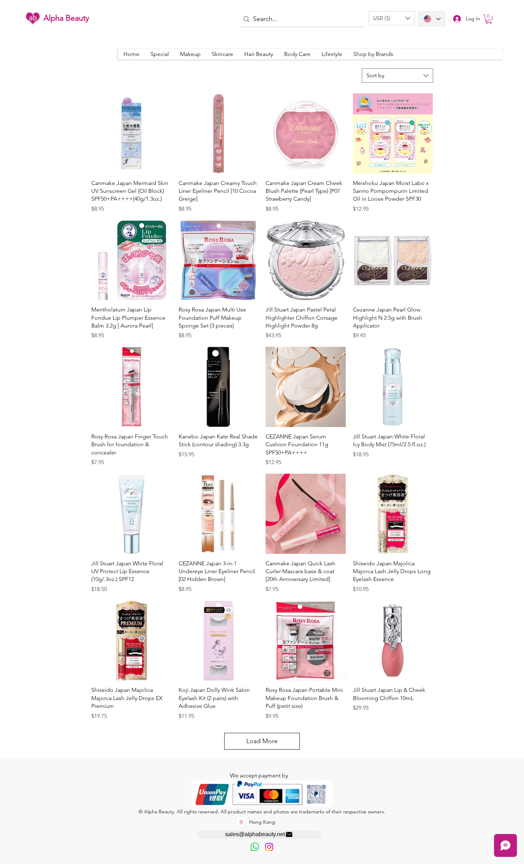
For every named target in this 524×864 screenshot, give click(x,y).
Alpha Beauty (66, 18)
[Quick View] (131, 133)
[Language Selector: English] (431, 19)
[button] (392, 18)
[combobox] (397, 75)
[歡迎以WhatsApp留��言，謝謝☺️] (255, 847)
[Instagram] (269, 847)
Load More (262, 741)
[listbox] (392, 18)
